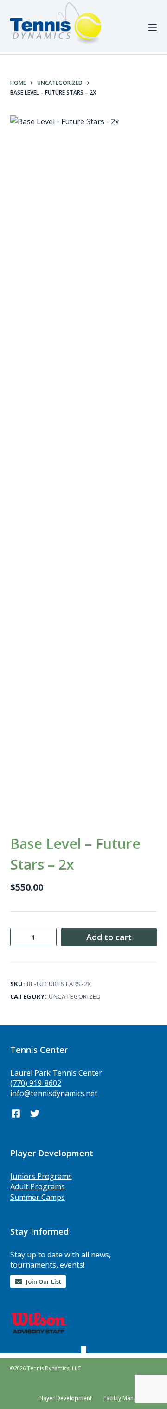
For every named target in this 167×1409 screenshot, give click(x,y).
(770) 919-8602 (35, 1083)
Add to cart (109, 937)
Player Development (65, 1398)
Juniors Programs (41, 1176)
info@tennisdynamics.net (53, 1093)
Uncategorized (75, 996)
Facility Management (130, 1398)
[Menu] (152, 27)
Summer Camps (37, 1197)
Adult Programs (37, 1186)
